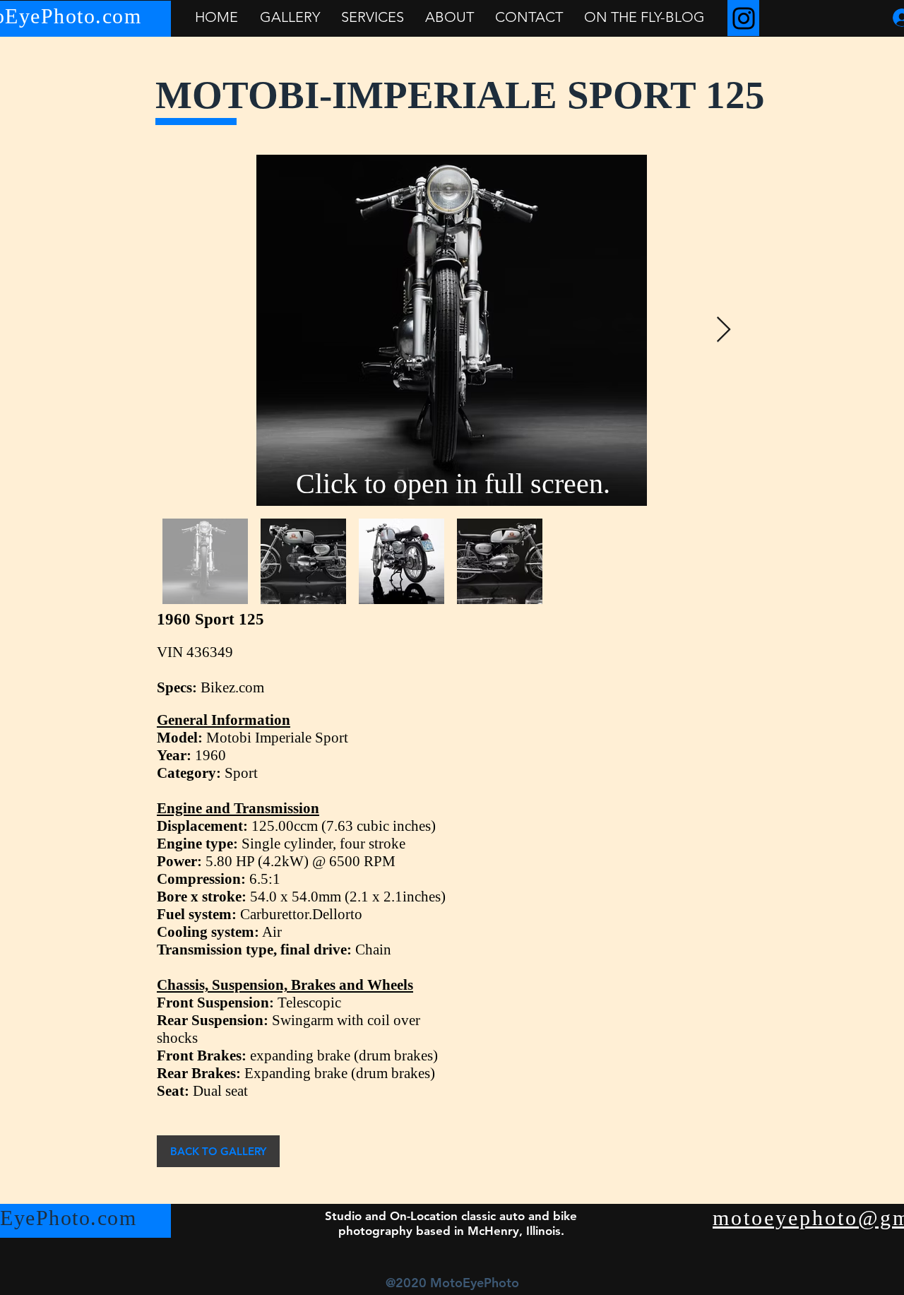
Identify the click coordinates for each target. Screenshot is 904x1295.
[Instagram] (744, 18)
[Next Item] (723, 330)
